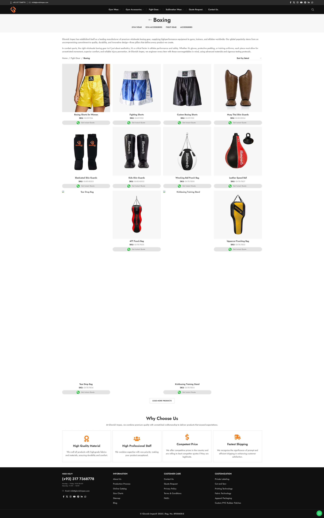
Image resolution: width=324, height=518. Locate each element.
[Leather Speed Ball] (238, 151)
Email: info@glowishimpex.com (77, 491)
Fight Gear (75, 58)
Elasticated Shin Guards (86, 177)
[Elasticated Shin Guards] (86, 151)
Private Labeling (222, 479)
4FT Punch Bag (137, 241)
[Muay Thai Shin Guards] (238, 88)
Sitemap (116, 498)
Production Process (121, 483)
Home (65, 58)
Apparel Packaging (223, 498)
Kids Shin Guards (137, 177)
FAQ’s (166, 498)
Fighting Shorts (137, 114)
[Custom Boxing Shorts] (187, 88)
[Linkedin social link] (309, 2)
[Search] (312, 9)
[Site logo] (13, 9)
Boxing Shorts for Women (86, 114)
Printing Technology (224, 488)
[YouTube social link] (301, 2)
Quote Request (170, 483)
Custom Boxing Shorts (187, 114)
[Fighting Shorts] (137, 88)
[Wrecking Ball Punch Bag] (187, 151)
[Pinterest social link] (305, 2)
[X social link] (294, 2)
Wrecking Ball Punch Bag (187, 177)
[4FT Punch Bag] (137, 215)
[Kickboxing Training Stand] (187, 286)
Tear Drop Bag (86, 384)
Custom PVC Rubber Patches (228, 503)
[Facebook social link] (290, 2)
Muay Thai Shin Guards (238, 114)
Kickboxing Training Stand (187, 384)
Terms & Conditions (172, 493)
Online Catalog (120, 488)
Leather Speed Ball (238, 177)
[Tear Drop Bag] (86, 286)
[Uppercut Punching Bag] (238, 215)
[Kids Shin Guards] (137, 151)
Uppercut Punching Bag (238, 241)
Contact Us (169, 479)
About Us (117, 479)
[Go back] (150, 19)
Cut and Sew (220, 483)
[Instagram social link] (297, 2)
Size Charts (118, 493)
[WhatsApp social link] (312, 2)
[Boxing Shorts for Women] (86, 88)
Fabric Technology (223, 493)
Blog (115, 503)
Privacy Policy (170, 488)
